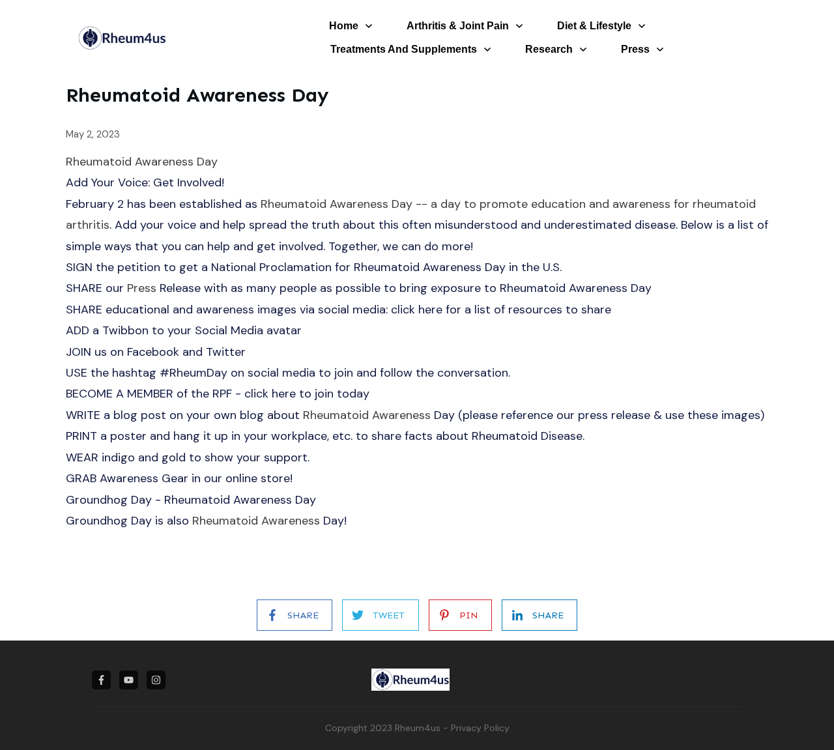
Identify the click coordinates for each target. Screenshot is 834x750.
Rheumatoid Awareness (367, 415)
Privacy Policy (480, 728)
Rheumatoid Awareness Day (142, 161)
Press (141, 288)
